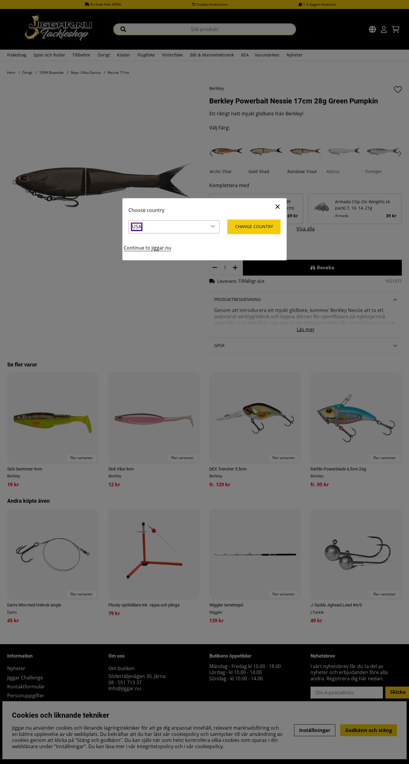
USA (136, 227)
